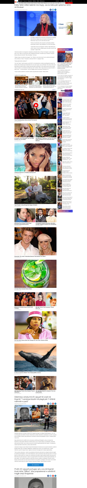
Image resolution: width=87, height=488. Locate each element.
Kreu (19, 2)
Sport (54, 2)
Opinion (25, 2)
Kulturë (42, 2)
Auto (56, 2)
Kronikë (32, 2)
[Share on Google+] (53, 404)
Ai (49, 2)
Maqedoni (30, 1)
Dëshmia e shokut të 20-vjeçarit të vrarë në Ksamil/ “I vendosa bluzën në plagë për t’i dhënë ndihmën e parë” (34, 399)
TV (60, 2)
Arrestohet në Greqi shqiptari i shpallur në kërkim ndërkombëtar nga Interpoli (64, 87)
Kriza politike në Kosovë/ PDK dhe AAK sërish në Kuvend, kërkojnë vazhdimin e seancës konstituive (21, 87)
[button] (70, 1)
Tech (51, 2)
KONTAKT (57, 1)
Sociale (39, 2)
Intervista (28, 2)
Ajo (48, 2)
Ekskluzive (42, 1)
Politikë (22, 2)
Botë (38, 1)
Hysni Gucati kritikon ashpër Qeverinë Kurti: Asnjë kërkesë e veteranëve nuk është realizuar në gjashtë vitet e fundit (35, 87)
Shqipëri (21, 1)
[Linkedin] (55, 10)
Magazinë (45, 2)
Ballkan (34, 1)
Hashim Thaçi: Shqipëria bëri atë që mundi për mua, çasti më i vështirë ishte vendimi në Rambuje (49, 87)
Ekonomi (35, 2)
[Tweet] (53, 10)
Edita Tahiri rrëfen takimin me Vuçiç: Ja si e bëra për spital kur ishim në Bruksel (42, 6)
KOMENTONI (36, 464)
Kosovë (25, 1)
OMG (58, 2)
